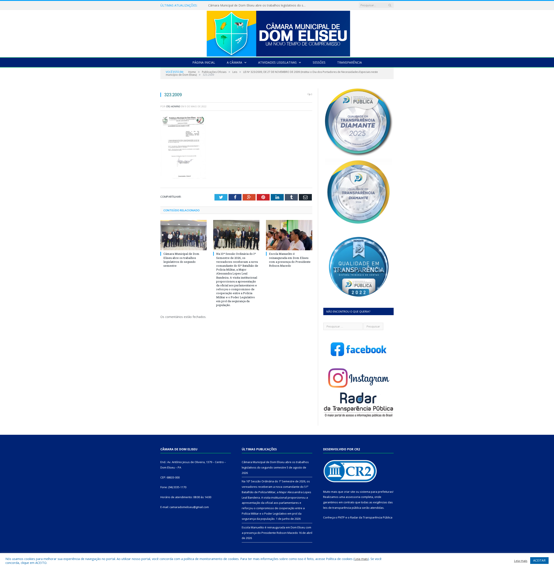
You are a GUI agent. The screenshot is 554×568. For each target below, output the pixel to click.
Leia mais (361, 559)
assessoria (353, 497)
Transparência (349, 62)
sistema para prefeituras (376, 492)
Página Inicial (203, 62)
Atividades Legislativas (277, 62)
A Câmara (234, 62)
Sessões (319, 62)
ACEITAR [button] (539, 560)
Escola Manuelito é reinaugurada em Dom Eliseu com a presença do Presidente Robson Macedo (290, 260)
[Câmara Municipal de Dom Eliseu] (277, 32)
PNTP (341, 517)
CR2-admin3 (173, 106)
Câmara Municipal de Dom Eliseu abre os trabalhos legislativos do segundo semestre (181, 260)
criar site (349, 492)
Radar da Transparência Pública (371, 517)
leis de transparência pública (342, 508)
